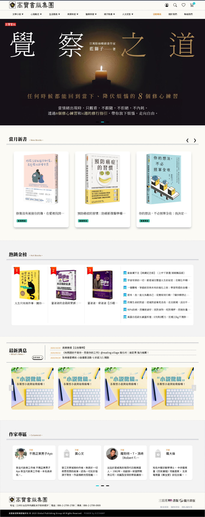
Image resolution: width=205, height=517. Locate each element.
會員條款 (164, 506)
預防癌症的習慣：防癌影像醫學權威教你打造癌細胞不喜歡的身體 (40, 215)
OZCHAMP (100, 513)
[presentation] (187, 140)
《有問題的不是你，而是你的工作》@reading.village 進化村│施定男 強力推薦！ (105, 352)
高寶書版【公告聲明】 (74, 347)
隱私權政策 (187, 506)
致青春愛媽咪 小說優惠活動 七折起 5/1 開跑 (85, 357)
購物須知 (175, 506)
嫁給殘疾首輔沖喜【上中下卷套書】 (163, 213)
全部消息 (37, 357)
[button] (97, 122)
